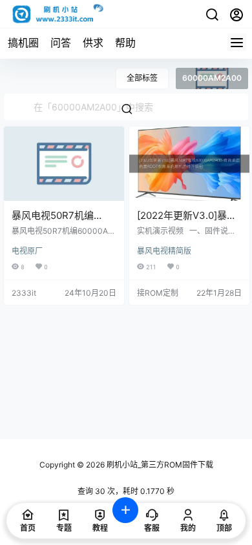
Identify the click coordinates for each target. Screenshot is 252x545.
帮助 (125, 42)
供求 (93, 42)
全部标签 (142, 78)
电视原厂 (27, 251)
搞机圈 (23, 42)
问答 (60, 42)
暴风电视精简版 (164, 251)
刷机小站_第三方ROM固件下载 (159, 464)
